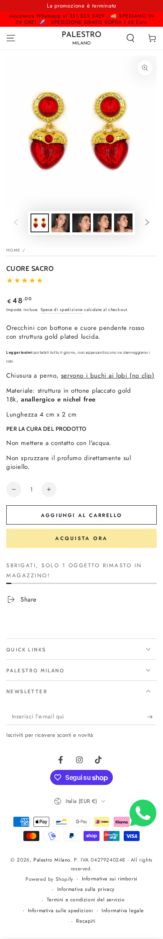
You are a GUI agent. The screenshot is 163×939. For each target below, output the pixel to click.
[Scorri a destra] (147, 223)
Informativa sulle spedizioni (60, 910)
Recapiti (85, 921)
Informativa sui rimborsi (110, 878)
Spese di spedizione (61, 309)
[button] (130, 38)
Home (13, 250)
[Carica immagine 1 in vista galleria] (40, 223)
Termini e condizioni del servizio (86, 899)
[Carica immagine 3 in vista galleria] (81, 223)
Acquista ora (81, 538)
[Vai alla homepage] (81, 38)
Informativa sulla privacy (86, 889)
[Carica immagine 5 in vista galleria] (123, 223)
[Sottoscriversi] (152, 716)
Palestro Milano (51, 860)
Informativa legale (123, 910)
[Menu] (11, 38)
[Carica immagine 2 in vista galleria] (60, 223)
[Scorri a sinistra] (16, 223)
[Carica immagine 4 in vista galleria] (102, 223)
